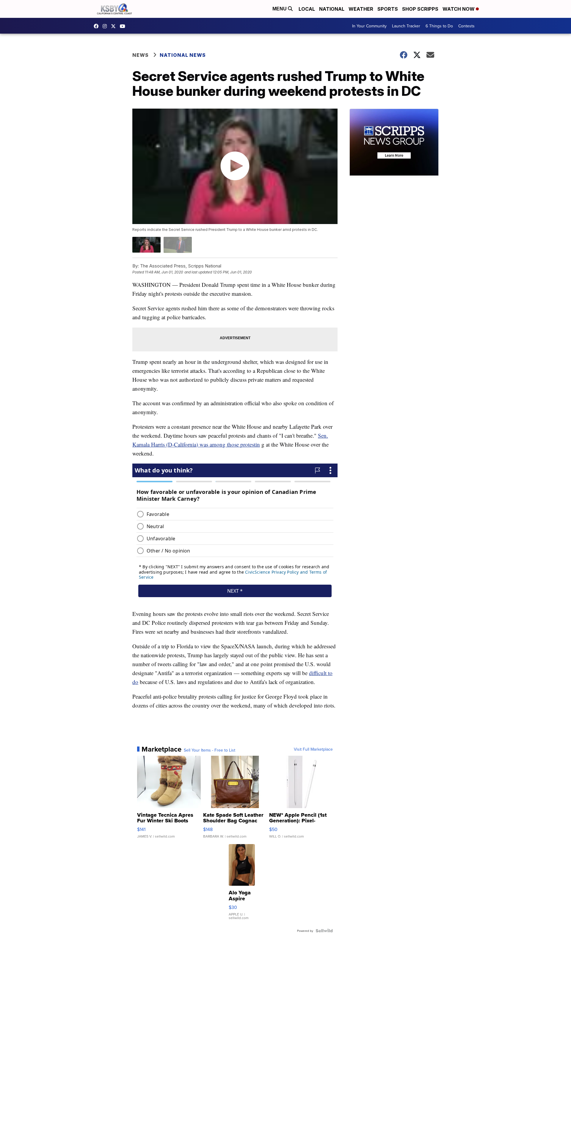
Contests (466, 26)
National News (183, 55)
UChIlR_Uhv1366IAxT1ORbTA (124, 26)
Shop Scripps (420, 9)
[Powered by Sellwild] (324, 931)
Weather (361, 9)
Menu (280, 8)
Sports (387, 9)
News (140, 55)
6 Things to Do (439, 26)
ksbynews (97, 26)
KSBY (115, 26)
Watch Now (459, 9)
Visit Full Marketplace (313, 749)
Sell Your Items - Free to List (209, 750)
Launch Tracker (406, 26)
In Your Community (369, 26)
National (331, 9)
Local (307, 9)
